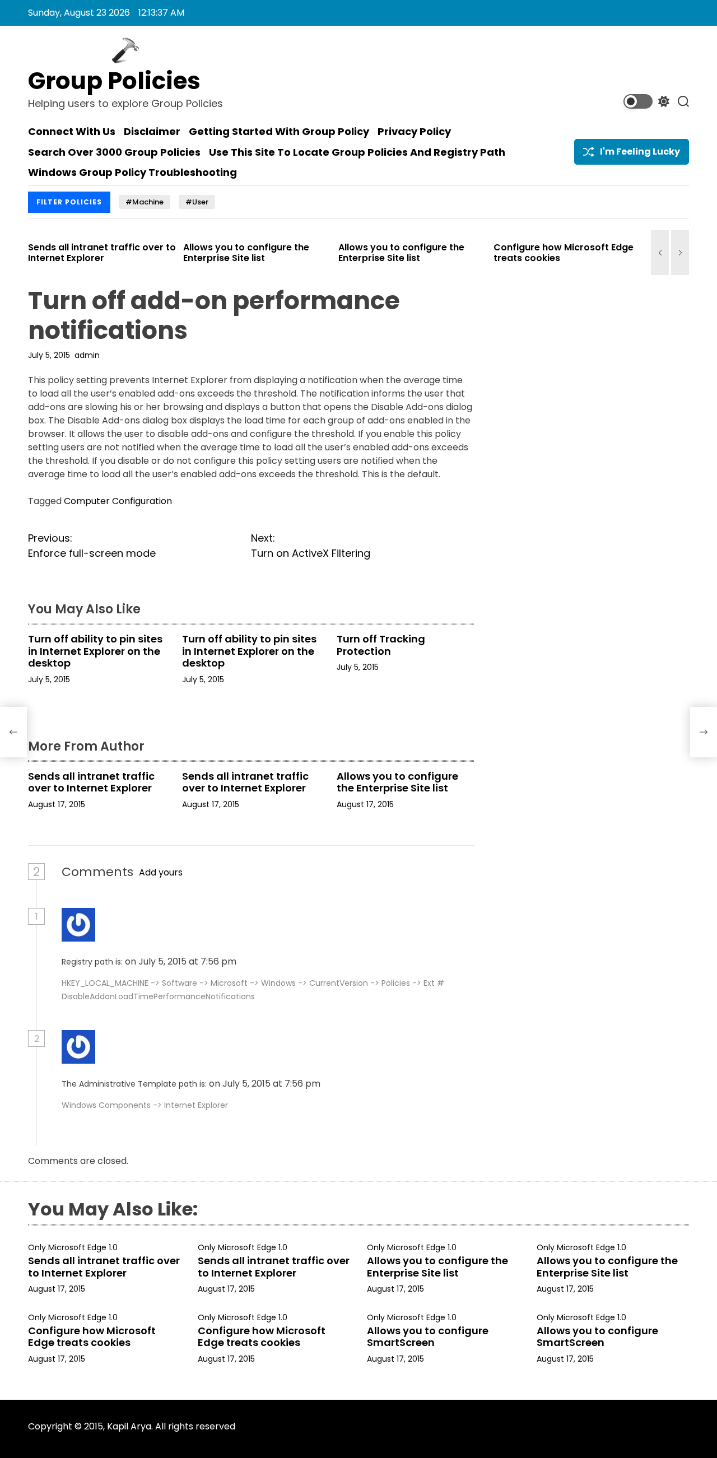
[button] (660, 252)
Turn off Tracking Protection (381, 645)
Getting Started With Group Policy (279, 131)
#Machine (144, 202)
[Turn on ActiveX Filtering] (703, 732)
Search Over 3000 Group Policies (114, 152)
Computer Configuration (118, 501)
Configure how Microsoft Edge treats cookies (549, 252)
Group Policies (114, 81)
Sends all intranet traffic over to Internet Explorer (87, 252)
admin (87, 355)
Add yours (161, 872)
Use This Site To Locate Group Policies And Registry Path (357, 152)
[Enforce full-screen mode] (13, 732)
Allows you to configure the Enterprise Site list (232, 252)
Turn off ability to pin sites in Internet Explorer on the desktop (95, 651)
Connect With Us (71, 131)
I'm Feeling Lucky (640, 151)
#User (196, 202)
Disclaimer (152, 131)
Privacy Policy (414, 131)
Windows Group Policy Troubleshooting (132, 172)
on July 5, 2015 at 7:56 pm (182, 961)
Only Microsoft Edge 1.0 (73, 1247)
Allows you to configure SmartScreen (427, 1337)
